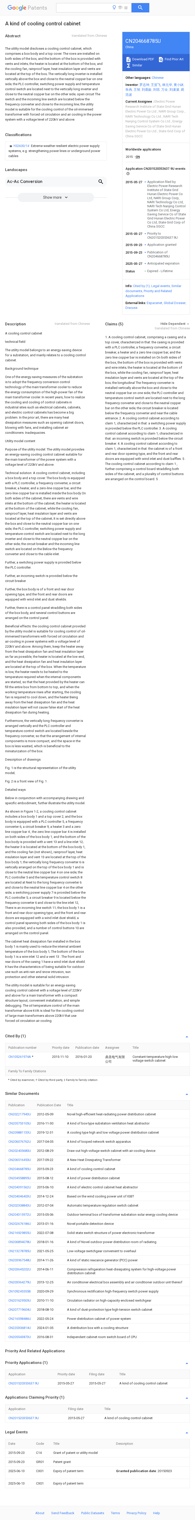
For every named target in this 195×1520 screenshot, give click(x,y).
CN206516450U (19, 1160)
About (39, 1513)
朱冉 (128, 89)
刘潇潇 (174, 89)
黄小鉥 (179, 85)
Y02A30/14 (21, 146)
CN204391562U (19, 1187)
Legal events (160, 286)
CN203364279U (19, 1282)
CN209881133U (19, 1132)
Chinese (158, 78)
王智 (137, 89)
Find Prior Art (174, 59)
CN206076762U (19, 1141)
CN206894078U (19, 1242)
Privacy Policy (136, 1513)
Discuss (131, 308)
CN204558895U (19, 1178)
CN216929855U (19, 1233)
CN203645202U (19, 1269)
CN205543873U (19, 1337)
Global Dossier (175, 303)
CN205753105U (19, 1123)
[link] (56, 151)
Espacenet (154, 303)
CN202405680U (19, 1151)
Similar (137, 65)
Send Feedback (62, 1513)
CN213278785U (19, 1251)
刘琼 (156, 89)
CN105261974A (20, 1057)
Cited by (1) (141, 286)
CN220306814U (19, 1328)
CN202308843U (19, 1205)
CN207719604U (19, 1309)
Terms (115, 1513)
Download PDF (143, 59)
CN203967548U (19, 1260)
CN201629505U (19, 1300)
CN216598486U (19, 1319)
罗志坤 (144, 85)
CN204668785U (19, 1169)
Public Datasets (92, 1513)
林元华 (167, 85)
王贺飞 (156, 85)
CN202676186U (19, 1224)
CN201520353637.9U (23, 1383)
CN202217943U (19, 1114)
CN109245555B (19, 1291)
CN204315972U (19, 1214)
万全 (164, 89)
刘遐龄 (147, 89)
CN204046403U (19, 1196)
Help (156, 1513)
